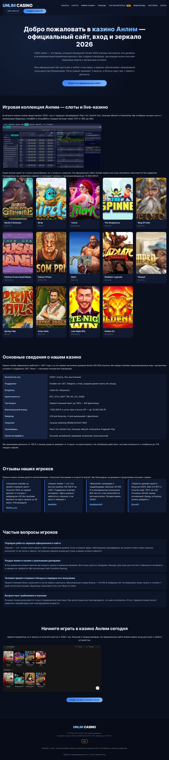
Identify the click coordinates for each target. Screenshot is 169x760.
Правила (66, 755)
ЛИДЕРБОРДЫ (139, 5)
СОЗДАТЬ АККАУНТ (35, 11)
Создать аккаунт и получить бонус (84, 700)
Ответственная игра (98, 755)
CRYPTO (75, 5)
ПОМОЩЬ (102, 5)
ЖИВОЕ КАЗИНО (88, 5)
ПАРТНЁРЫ (152, 5)
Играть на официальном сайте (84, 83)
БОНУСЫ (65, 5)
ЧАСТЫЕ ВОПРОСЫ (119, 5)
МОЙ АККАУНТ (13, 11)
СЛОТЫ (163, 5)
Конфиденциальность (80, 755)
